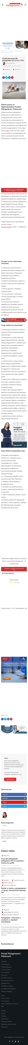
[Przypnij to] (12, 77)
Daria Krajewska (11, 63)
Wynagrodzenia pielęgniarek (8, 988)
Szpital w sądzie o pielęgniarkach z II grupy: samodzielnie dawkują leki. (13, 890)
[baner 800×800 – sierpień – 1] (14, 670)
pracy (7, 131)
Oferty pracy (4, 975)
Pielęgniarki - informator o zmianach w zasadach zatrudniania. (11, 920)
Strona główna (4, 51)
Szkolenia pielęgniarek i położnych (9, 1004)
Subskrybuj (4, 1016)
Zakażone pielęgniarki (6, 991)
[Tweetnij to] (6, 77)
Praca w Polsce (5, 998)
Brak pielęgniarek (5, 964)
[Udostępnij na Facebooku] (3, 77)
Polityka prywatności (6, 1021)
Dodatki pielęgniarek (6, 967)
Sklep (2, 1006)
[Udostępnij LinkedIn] (9, 77)
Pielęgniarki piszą (5, 983)
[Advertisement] (14, 24)
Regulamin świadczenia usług (8, 1024)
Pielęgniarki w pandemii (7, 986)
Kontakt (3, 1013)
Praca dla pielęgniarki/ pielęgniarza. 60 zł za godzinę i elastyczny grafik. (12, 861)
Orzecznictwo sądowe (6, 978)
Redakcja (3, 1010)
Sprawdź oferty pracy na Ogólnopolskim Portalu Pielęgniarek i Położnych (14, 190)
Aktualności (10, 51)
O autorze (4, 825)
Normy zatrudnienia (6, 969)
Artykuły (4, 841)
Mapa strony (4, 1027)
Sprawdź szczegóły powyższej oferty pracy (14, 569)
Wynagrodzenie (6, 227)
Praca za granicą (5, 1001)
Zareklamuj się (10, 779)
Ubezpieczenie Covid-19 (7, 980)
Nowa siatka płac (5, 972)
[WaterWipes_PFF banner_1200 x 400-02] (14, 45)
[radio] (10, 582)
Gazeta (3, 995)
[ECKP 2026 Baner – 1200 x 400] (14, 729)
